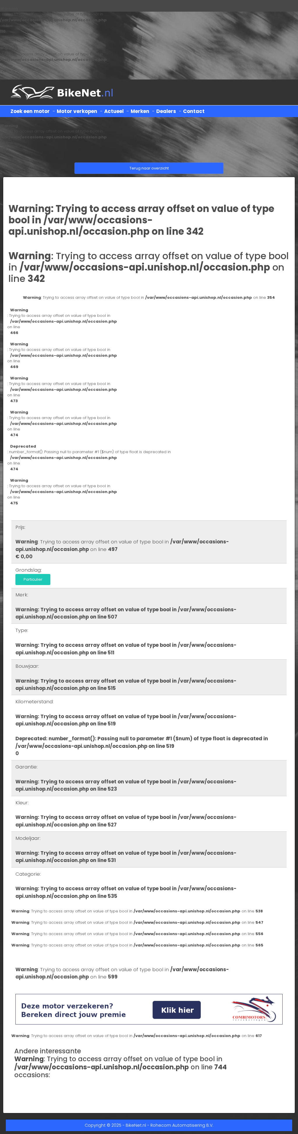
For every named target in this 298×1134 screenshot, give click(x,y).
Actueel (114, 111)
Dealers (166, 111)
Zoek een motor (30, 111)
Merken (140, 111)
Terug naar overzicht (149, 168)
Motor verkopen (77, 111)
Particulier (33, 579)
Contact (194, 111)
